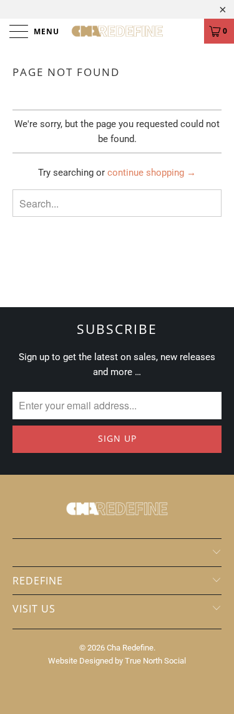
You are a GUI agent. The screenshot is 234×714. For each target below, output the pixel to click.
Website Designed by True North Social (117, 660)
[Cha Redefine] (117, 31)
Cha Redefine (130, 647)
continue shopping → (151, 172)
